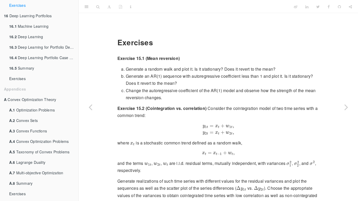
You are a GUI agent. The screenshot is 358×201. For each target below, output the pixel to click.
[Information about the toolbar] (130, 6)
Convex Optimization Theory (30, 99)
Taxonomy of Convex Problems (39, 151)
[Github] (339, 6)
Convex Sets (23, 120)
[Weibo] (295, 6)
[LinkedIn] (306, 6)
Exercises (17, 5)
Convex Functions (28, 130)
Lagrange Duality (27, 162)
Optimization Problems (32, 110)
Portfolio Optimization (212, 6)
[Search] (98, 6)
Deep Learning (26, 36)
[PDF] (120, 6)
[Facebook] (329, 6)
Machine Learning (28, 26)
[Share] (350, 6)
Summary (21, 68)
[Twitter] (318, 6)
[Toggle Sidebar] (86, 6)
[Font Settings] (109, 6)
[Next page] (346, 107)
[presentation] (218, 129)
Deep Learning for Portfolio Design (43, 47)
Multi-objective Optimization (36, 172)
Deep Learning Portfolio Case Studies (43, 57)
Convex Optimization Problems (39, 141)
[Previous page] (90, 107)
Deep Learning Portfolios (28, 15)
